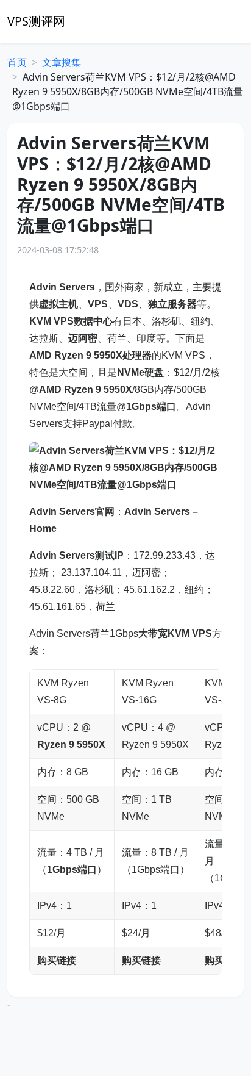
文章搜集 (61, 62)
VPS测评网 (36, 21)
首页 (17, 62)
